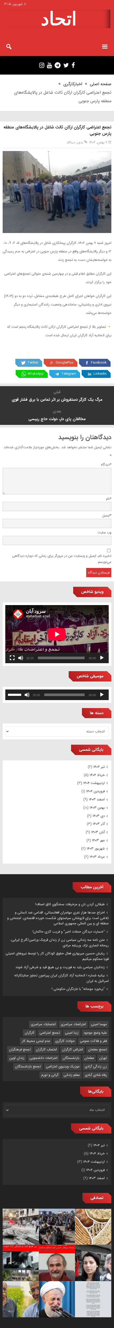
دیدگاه (106, 464)
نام (108, 499)
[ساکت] (20, 658)
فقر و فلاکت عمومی (93, 1041)
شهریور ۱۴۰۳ (96, 848)
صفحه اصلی (100, 84)
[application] (57, 634)
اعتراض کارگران (72, 1049)
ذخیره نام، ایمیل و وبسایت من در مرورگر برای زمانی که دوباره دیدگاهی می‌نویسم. (61, 559)
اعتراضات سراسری (73, 1024)
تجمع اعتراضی (50, 1033)
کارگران (29, 1033)
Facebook (99, 362)
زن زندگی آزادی (96, 1066)
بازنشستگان (71, 1058)
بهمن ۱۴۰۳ (97, 807)
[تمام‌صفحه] (12, 658)
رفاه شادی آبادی (96, 1075)
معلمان (89, 1058)
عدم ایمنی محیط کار (36, 1041)
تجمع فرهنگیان (20, 1049)
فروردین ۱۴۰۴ (95, 791)
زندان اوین (16, 1058)
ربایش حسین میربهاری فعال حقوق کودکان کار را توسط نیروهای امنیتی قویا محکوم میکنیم (57, 956)
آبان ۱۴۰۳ (98, 832)
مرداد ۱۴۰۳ (97, 857)
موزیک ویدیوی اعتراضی (63, 1066)
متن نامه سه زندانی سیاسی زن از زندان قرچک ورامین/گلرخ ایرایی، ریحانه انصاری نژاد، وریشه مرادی (59, 942)
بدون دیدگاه (75, 142)
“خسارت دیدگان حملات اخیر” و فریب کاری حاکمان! (69, 931)
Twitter (32, 362)
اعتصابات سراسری (43, 1024)
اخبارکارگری (72, 84)
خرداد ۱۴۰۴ (97, 775)
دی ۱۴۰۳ (99, 816)
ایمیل (106, 515)
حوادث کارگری (65, 1041)
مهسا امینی (99, 1024)
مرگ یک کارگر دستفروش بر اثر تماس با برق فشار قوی (57, 399)
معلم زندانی (72, 1075)
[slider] (15, 694)
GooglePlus (64, 362)
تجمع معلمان (97, 1049)
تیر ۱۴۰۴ (99, 767)
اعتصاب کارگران (46, 1049)
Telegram (68, 374)
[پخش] (101, 658)
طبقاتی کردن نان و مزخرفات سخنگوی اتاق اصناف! (70, 904)
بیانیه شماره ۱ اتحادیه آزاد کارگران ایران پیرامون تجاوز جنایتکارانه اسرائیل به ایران (61, 978)
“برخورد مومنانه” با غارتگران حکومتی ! (78, 989)
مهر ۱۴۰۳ (98, 840)
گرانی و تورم (50, 1075)
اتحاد (59, 19)
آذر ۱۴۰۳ (99, 824)
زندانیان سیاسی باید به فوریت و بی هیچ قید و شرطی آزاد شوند (60, 967)
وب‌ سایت (104, 532)
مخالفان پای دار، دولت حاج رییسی (57, 419)
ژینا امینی (71, 1033)
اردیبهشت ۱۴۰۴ (94, 783)
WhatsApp (36, 374)
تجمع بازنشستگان (28, 1066)
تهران (103, 1058)
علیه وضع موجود (95, 1033)
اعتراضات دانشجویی (43, 1058)
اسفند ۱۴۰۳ (97, 799)
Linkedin (100, 374)
